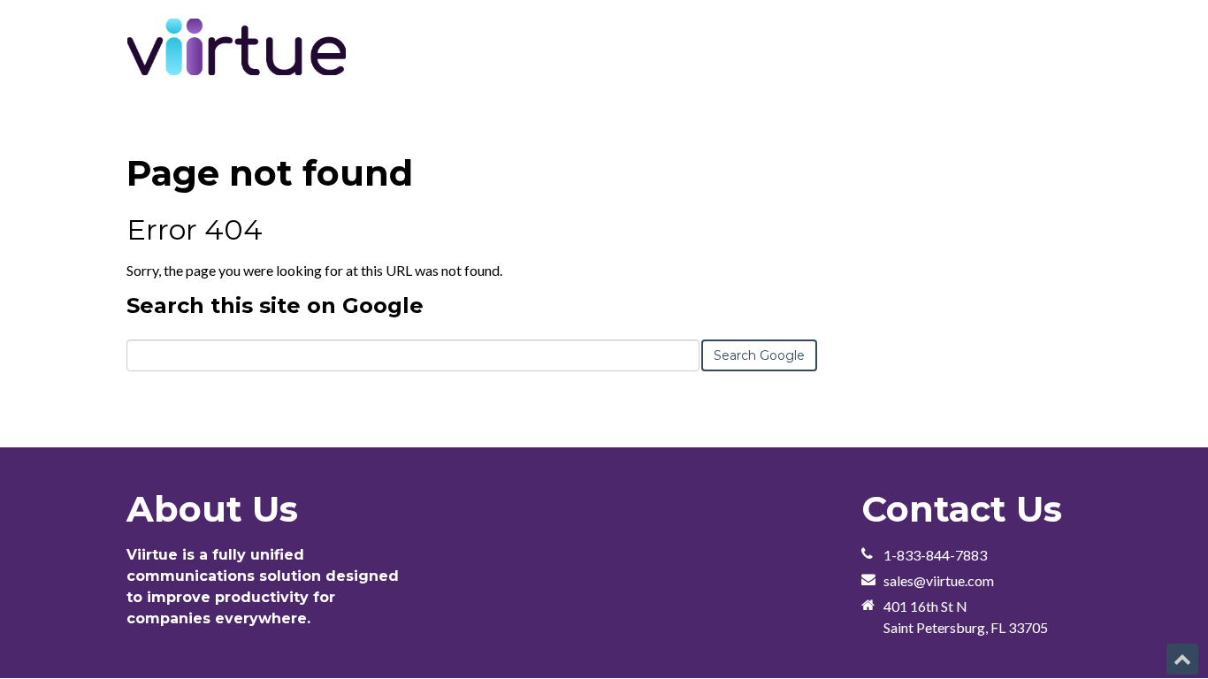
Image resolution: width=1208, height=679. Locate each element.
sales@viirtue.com (938, 580)
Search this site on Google (275, 305)
